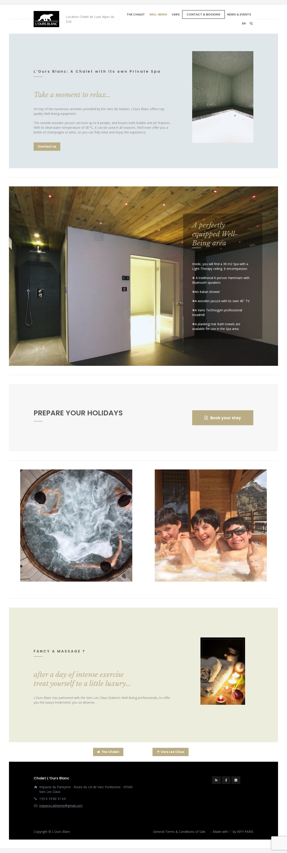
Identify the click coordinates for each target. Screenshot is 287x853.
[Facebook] (226, 780)
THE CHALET (136, 14)
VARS (176, 14)
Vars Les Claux (173, 752)
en (244, 23)
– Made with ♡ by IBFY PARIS (231, 831)
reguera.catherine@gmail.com (61, 805)
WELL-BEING (158, 14)
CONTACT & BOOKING (203, 14)
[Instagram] (235, 780)
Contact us (47, 146)
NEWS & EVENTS (239, 14)
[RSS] (216, 780)
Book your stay (225, 418)
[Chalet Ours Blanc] (46, 19)
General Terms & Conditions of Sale (179, 831)
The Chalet (110, 752)
